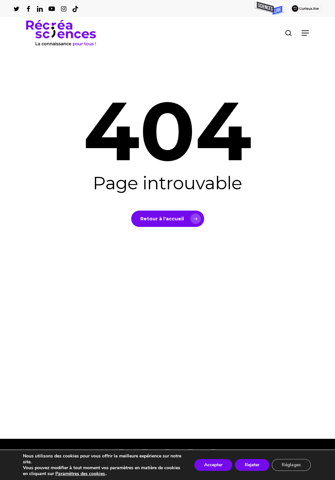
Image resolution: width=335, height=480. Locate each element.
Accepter (213, 465)
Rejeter (252, 465)
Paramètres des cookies (80, 474)
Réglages (291, 465)
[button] (305, 33)
